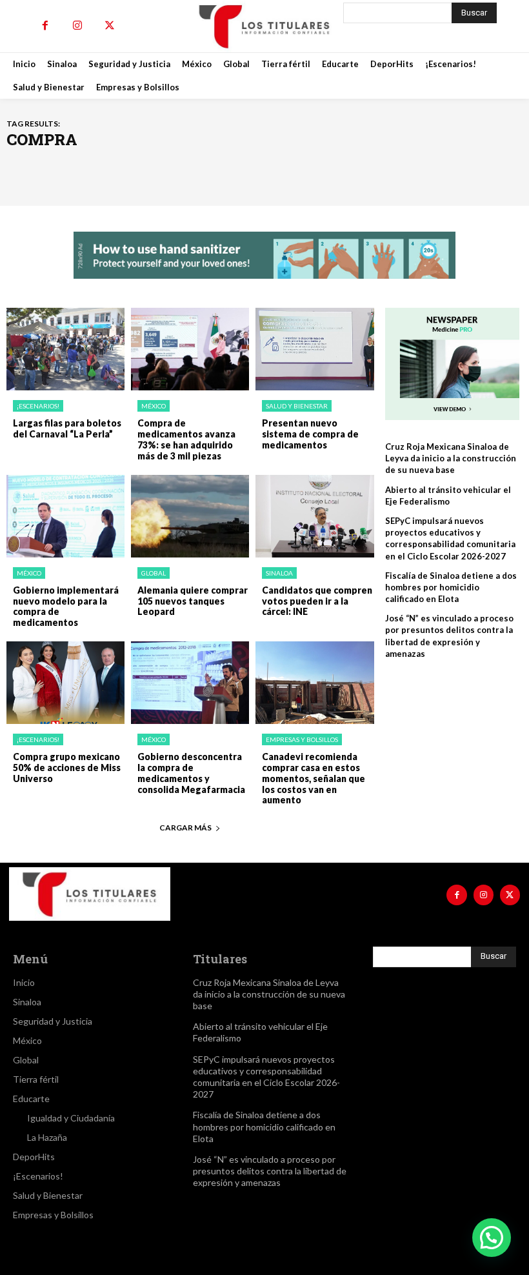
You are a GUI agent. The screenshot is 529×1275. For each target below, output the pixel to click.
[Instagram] (77, 26)
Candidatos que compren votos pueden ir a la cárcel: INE (317, 601)
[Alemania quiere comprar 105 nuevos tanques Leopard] (190, 516)
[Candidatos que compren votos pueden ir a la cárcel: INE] (314, 516)
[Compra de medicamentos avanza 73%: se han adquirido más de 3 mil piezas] (190, 349)
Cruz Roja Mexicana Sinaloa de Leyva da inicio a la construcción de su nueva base (450, 458)
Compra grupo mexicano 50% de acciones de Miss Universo (67, 767)
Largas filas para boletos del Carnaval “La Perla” (67, 428)
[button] (491, 1237)
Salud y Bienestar (297, 406)
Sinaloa (279, 573)
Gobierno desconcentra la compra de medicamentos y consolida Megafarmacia (191, 772)
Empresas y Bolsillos (302, 739)
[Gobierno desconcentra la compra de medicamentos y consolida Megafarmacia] (190, 682)
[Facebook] (45, 26)
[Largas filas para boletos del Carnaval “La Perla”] (65, 349)
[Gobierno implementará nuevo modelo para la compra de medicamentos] (65, 516)
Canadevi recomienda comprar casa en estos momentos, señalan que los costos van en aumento (313, 778)
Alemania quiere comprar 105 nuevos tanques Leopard (192, 601)
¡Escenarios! (38, 406)
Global (153, 573)
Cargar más (185, 827)
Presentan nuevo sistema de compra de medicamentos (310, 433)
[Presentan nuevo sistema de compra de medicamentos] (314, 349)
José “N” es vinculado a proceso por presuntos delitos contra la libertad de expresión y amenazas (269, 1171)
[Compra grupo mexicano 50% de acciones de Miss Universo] (65, 682)
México (153, 406)
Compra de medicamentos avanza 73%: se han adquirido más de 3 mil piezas (186, 439)
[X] (110, 26)
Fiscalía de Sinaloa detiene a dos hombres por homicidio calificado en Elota (451, 587)
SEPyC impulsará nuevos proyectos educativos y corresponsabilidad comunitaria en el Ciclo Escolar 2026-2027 (450, 538)
